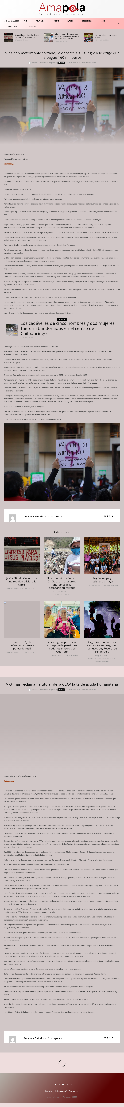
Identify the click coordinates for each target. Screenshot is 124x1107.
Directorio (48, 1091)
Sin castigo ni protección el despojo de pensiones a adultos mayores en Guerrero (62, 646)
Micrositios (12, 26)
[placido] (8, 37)
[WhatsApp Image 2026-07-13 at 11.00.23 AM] (62, 619)
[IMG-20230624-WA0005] (12, 330)
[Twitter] (56, 1084)
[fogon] (88, 37)
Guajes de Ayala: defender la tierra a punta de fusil (22, 645)
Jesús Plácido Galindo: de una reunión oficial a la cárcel (27, 36)
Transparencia (74, 1091)
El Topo (70, 21)
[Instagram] (59, 1084)
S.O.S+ (103, 21)
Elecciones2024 (87, 21)
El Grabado (31, 26)
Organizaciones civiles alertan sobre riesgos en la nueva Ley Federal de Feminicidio (102, 646)
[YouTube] (63, 1084)
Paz (25, 21)
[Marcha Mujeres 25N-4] (102, 619)
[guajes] (22, 619)
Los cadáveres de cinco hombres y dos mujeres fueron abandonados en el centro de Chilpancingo (68, 328)
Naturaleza (39, 21)
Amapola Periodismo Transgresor (43, 63)
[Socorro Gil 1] (48, 37)
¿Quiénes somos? (61, 1091)
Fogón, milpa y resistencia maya (106, 36)
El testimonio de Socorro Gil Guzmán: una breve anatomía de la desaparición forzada (67, 36)
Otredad (55, 21)
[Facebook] (52, 1084)
